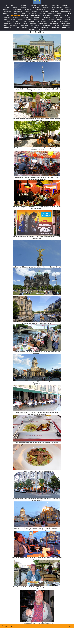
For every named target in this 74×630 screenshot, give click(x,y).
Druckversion (4, 625)
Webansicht (71, 626)
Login (72, 625)
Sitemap (8, 625)
